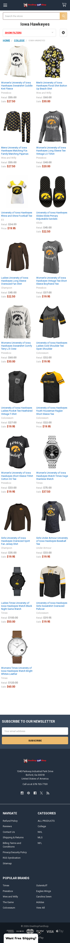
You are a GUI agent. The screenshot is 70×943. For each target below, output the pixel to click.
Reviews (7, 826)
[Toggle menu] (5, 5)
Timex (6, 885)
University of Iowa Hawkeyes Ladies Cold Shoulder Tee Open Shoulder (51, 345)
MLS (40, 837)
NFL (40, 843)
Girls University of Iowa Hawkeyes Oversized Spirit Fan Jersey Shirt (15, 541)
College (42, 826)
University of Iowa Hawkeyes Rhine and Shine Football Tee (16, 214)
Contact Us (9, 832)
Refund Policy (10, 820)
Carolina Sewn (44, 896)
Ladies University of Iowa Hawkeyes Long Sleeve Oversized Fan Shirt (14, 280)
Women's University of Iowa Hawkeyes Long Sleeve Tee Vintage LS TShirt (51, 150)
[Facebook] (35, 793)
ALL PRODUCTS (46, 820)
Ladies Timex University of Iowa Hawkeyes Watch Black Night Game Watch (16, 606)
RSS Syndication (12, 857)
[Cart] (65, 5)
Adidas (40, 902)
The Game (8, 902)
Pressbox (8, 891)
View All (40, 907)
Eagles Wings (43, 891)
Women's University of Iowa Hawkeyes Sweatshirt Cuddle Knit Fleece (16, 85)
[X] (41, 793)
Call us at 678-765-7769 (35, 784)
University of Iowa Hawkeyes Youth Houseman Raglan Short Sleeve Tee (51, 410)
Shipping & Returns (13, 837)
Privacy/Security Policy (15, 852)
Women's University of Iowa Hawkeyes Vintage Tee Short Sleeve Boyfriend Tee (51, 280)
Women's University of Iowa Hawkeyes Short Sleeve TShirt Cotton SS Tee (17, 475)
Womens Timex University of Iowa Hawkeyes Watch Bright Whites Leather (16, 671)
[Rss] (48, 793)
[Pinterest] (28, 793)
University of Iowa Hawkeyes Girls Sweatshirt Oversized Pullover (51, 606)
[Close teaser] (39, 932)
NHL (40, 832)
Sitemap (7, 863)
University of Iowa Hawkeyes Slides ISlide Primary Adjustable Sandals (51, 215)
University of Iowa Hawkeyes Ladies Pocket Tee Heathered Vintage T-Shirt (16, 410)
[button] (63, 33)
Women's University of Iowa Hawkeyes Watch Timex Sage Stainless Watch (52, 475)
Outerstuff (41, 885)
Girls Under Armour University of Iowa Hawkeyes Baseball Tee (52, 541)
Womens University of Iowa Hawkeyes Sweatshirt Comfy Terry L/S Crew (16, 345)
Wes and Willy (10, 896)
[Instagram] (22, 793)
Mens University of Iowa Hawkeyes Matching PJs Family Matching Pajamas (14, 150)
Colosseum (9, 907)
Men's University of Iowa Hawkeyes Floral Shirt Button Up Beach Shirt (51, 85)
